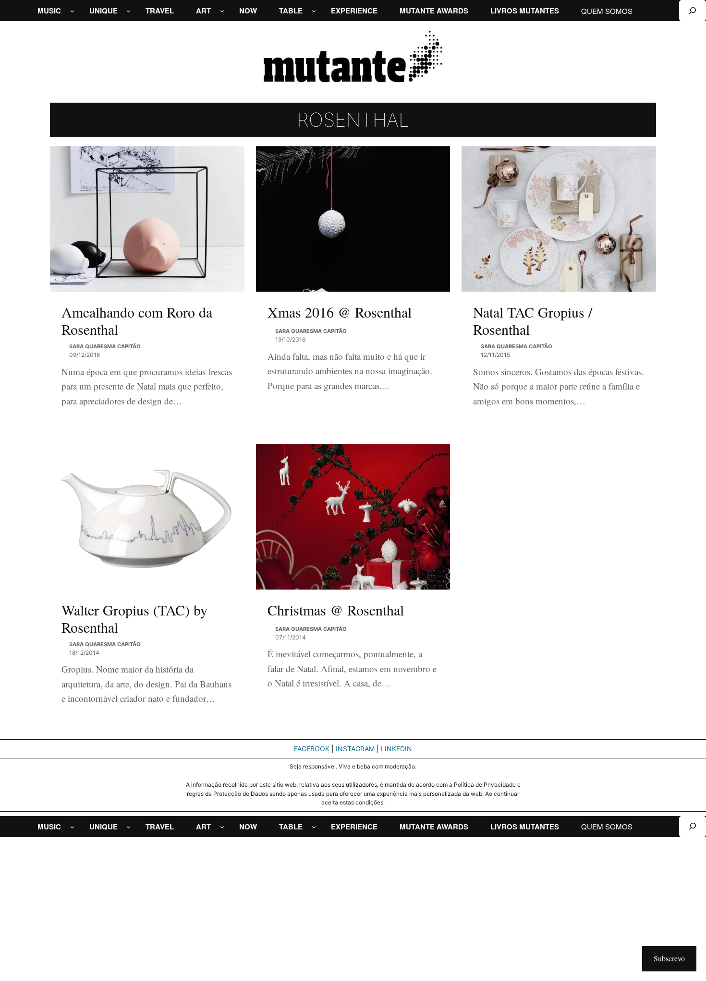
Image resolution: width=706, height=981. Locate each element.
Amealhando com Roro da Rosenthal (136, 320)
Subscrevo (669, 958)
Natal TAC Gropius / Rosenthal (532, 320)
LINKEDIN (396, 749)
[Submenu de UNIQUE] (128, 11)
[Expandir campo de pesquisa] (692, 10)
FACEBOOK (311, 749)
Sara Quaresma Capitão (105, 346)
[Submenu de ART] (222, 11)
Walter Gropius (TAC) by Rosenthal (134, 618)
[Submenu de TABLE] (314, 11)
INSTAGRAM (355, 749)
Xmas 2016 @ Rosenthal (340, 311)
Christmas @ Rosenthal (336, 609)
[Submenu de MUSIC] (72, 11)
